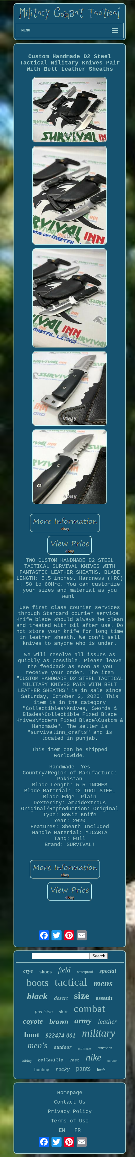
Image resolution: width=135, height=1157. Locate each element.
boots (37, 982)
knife (101, 1070)
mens (103, 983)
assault (104, 998)
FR (77, 1130)
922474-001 (61, 1035)
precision (44, 1011)
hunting (41, 1069)
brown (58, 1021)
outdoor (63, 1047)
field (64, 970)
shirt (63, 1011)
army (83, 1020)
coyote (33, 1021)
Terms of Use (70, 1121)
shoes (45, 971)
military (98, 1033)
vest (74, 1060)
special (108, 970)
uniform (112, 1061)
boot (31, 1034)
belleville (50, 1060)
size (81, 995)
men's (37, 1045)
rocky (63, 1069)
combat (89, 1008)
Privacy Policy (70, 1112)
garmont (105, 1047)
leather (107, 1021)
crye (28, 971)
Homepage (69, 1093)
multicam (84, 1048)
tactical (71, 982)
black (37, 996)
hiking (27, 1061)
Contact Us (69, 1102)
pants (83, 1068)
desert (61, 998)
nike (93, 1057)
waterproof (85, 972)
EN (62, 1130)
